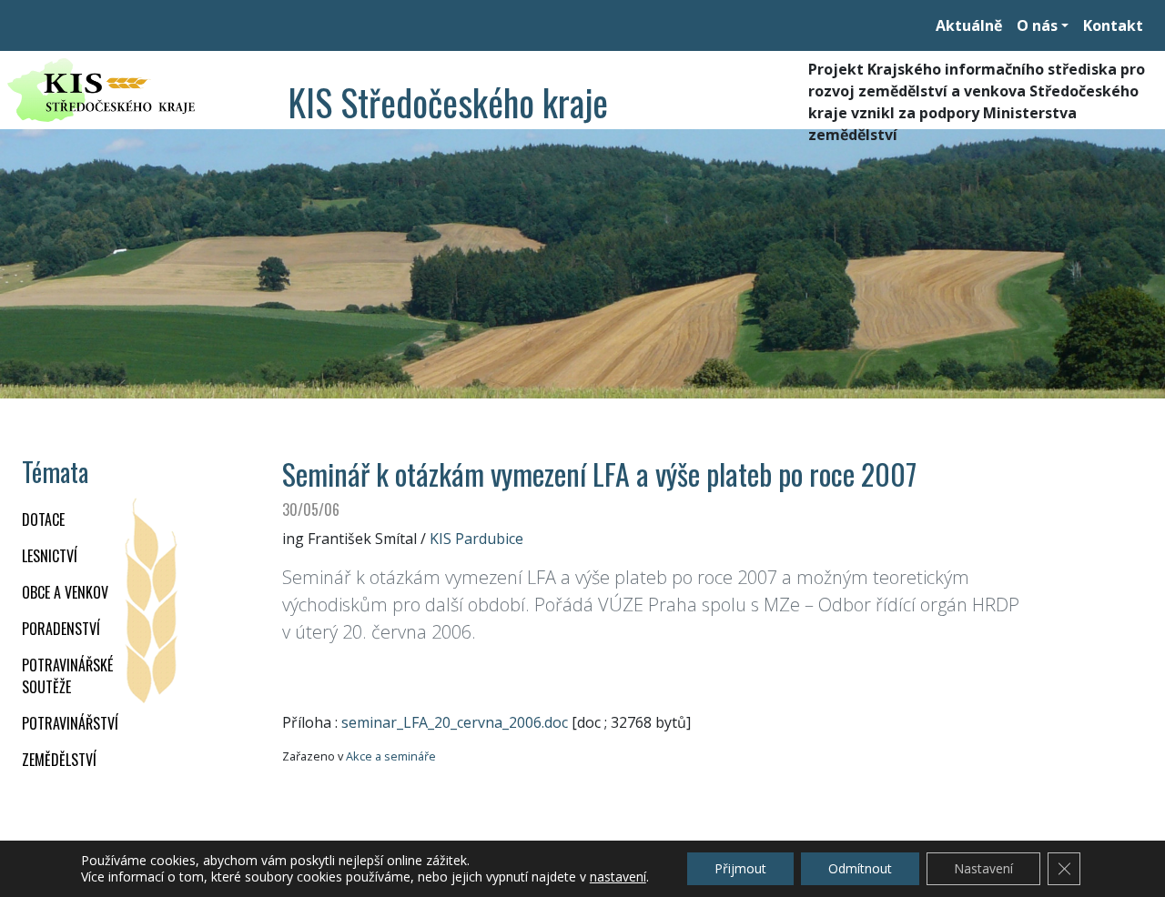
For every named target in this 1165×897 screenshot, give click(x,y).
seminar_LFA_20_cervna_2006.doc (454, 722)
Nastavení (983, 868)
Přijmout (740, 868)
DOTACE (43, 519)
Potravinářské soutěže (67, 676)
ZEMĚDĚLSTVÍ (59, 760)
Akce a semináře (391, 756)
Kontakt (1113, 25)
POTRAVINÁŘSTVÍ (70, 723)
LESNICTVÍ (49, 556)
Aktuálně (969, 25)
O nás (1037, 25)
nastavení (618, 877)
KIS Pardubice (476, 539)
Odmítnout (860, 868)
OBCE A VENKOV (65, 592)
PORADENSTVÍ (61, 629)
